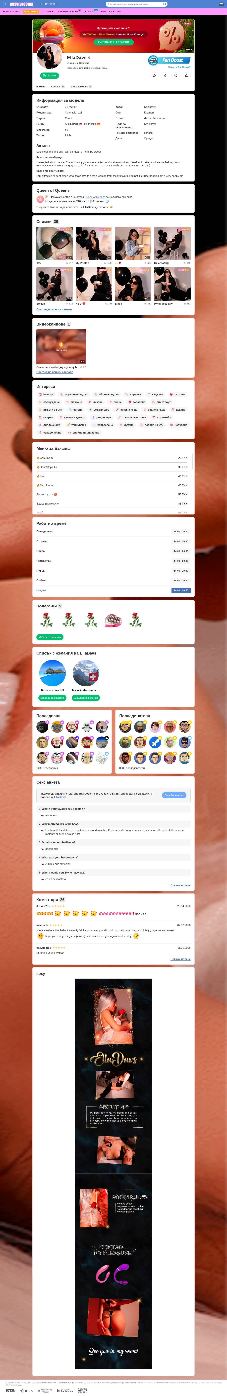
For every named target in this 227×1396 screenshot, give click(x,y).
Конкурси (87, 11)
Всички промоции (67, 11)
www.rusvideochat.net (46, 1383)
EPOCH (69, 1383)
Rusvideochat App (111, 11)
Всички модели (11, 11)
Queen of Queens (95, 197)
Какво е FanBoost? (179, 67)
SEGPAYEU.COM (82, 1383)
